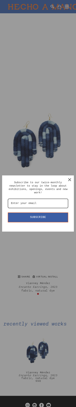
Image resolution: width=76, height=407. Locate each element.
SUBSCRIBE (38, 217)
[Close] (69, 179)
